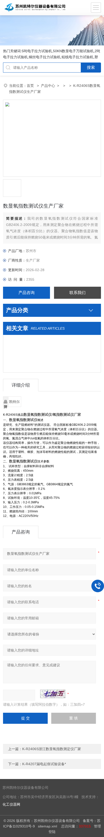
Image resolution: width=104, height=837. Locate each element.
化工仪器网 (11, 804)
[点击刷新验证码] (52, 694)
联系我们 (77, 292)
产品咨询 (26, 292)
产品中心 (48, 86)
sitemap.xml (47, 826)
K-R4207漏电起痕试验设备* (44, 764)
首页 (31, 86)
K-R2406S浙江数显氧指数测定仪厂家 (51, 749)
